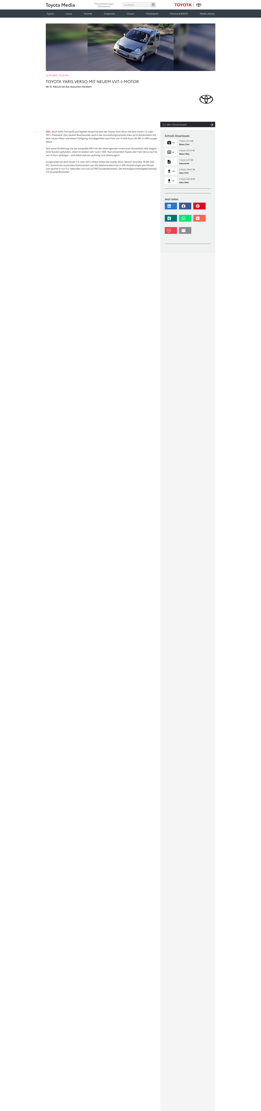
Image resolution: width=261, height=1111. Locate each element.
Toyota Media (60, 4)
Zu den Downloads (174, 124)
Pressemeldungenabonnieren (104, 5)
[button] (172, 207)
